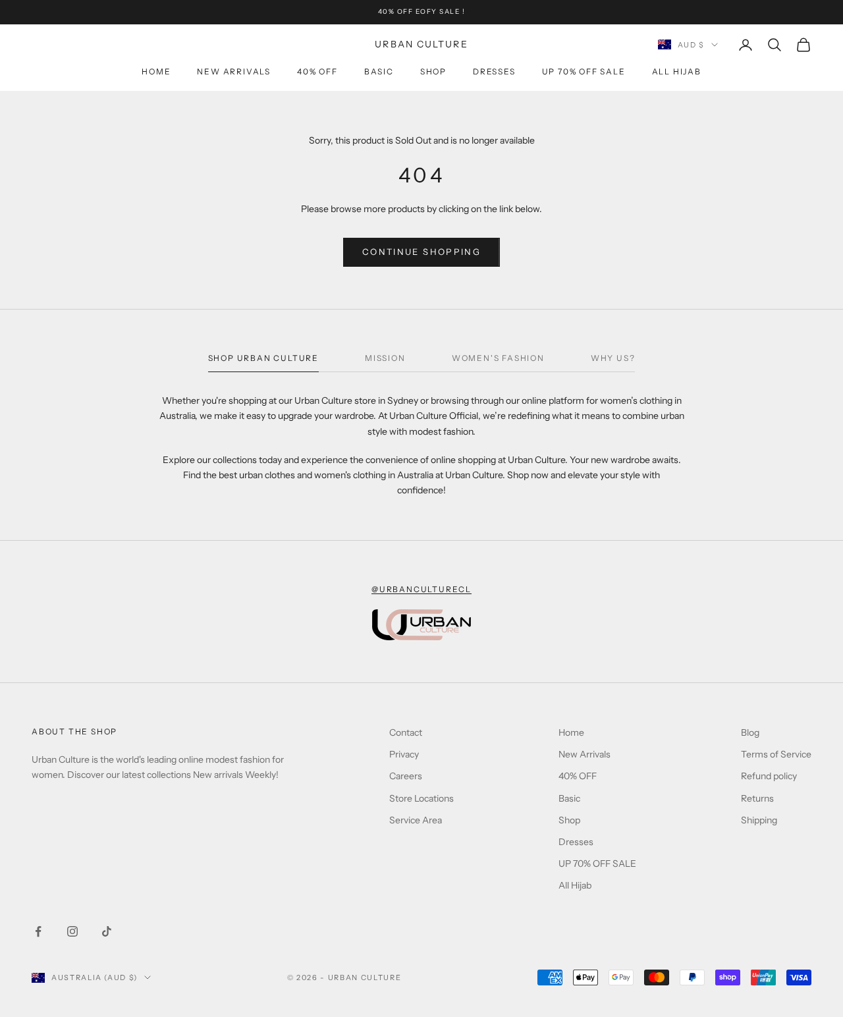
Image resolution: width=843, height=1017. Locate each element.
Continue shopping (421, 251)
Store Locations (421, 798)
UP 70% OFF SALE (584, 71)
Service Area (415, 820)
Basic (379, 71)
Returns (757, 798)
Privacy (404, 754)
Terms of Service (776, 754)
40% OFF (317, 71)
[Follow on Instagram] (72, 931)
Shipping (759, 820)
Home (156, 71)
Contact (405, 732)
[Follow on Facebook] (38, 931)
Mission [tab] (385, 358)
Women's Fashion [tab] (498, 358)
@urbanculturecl (421, 589)
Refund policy (769, 776)
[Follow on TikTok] (106, 931)
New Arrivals (234, 71)
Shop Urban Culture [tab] (263, 358)
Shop (433, 71)
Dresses (494, 71)
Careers (405, 776)
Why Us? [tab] (613, 358)
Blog (750, 732)
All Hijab (676, 71)
